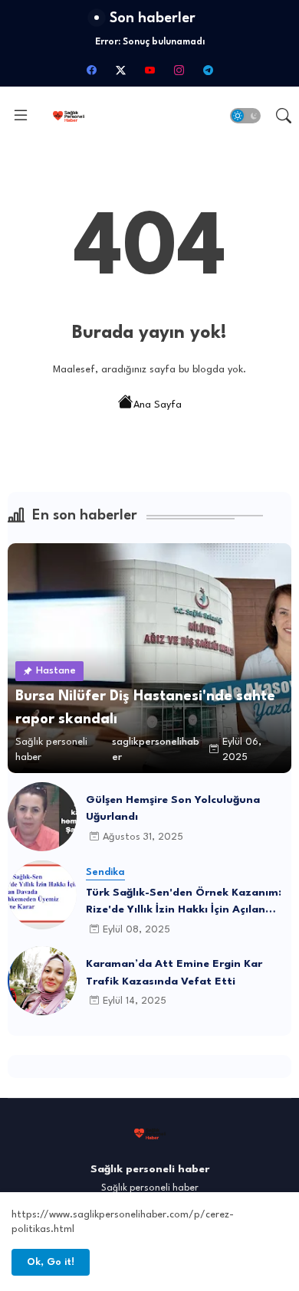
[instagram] (178, 69)
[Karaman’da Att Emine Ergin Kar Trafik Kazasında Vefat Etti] (42, 980)
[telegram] (208, 69)
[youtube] (149, 69)
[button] (245, 115)
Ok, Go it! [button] (50, 1262)
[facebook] (91, 69)
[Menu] (20, 115)
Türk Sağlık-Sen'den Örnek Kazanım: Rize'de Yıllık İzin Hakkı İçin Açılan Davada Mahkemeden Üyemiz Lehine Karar (183, 903)
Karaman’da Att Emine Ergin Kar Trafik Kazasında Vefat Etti (174, 972)
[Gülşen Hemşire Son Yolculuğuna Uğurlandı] (42, 816)
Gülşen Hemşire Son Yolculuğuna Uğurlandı (173, 809)
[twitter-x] (120, 69)
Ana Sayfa (157, 405)
